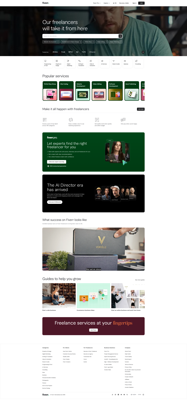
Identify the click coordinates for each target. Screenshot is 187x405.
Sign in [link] (134, 3)
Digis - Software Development (111, 361)
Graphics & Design (46, 351)
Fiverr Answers (66, 361)
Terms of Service (129, 364)
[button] (97, 3)
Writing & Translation (47, 356)
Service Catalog (46, 388)
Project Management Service (111, 354)
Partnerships (128, 374)
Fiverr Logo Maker (108, 367)
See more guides (140, 280)
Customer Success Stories (69, 354)
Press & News (128, 384)
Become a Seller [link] (124, 3)
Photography (45, 380)
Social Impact (128, 359)
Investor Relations (129, 387)
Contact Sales (107, 369)
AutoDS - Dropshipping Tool (111, 359)
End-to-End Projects (47, 385)
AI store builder (108, 364)
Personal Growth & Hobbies (49, 377)
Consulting (44, 369)
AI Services (45, 367)
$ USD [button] (139, 394)
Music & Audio (45, 361)
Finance (44, 383)
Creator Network (129, 376)
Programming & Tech (47, 364)
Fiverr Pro (106, 351)
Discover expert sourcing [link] (56, 161)
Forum (85, 359)
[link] (51, 41)
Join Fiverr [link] (93, 330)
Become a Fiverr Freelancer (90, 351)
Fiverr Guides (66, 359)
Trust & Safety (128, 356)
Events (85, 361)
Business (44, 375)
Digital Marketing (46, 354)
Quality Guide (66, 356)
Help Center (128, 354)
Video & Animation (46, 359)
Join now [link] (140, 109)
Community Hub (87, 356)
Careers (127, 361)
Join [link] (141, 3)
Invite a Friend (128, 382)
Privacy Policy (128, 367)
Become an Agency (88, 354)
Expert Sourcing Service (110, 356)
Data (43, 372)
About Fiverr (128, 351)
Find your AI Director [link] (55, 202)
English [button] (134, 394)
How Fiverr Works (67, 351)
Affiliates (127, 379)
